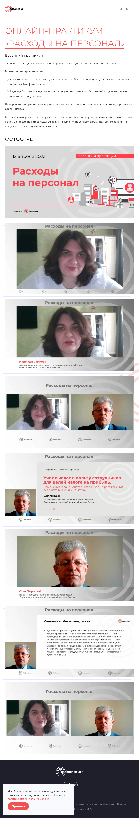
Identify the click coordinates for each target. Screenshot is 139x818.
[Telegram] (74, 785)
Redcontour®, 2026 (83, 809)
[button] (126, 9)
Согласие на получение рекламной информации (90, 804)
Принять (18, 806)
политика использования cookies (28, 798)
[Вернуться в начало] (14, 9)
